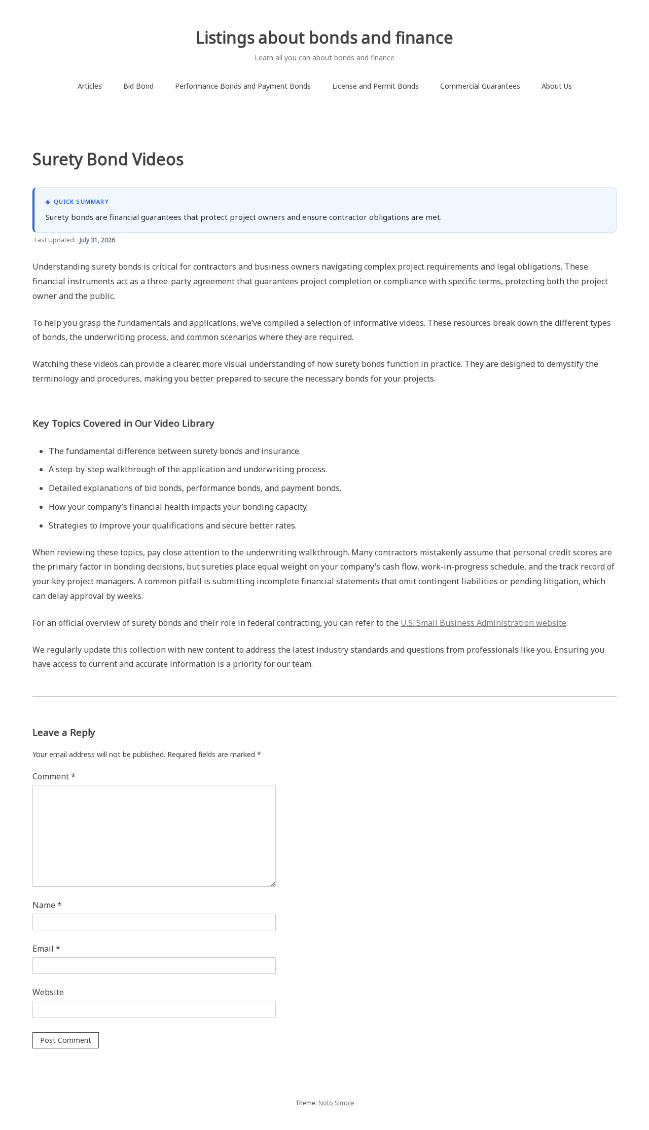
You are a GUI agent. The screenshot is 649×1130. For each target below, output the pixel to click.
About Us (557, 86)
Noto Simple (336, 1103)
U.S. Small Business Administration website (483, 622)
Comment (54, 776)
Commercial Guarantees (480, 86)
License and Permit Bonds (375, 86)
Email (46, 948)
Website (48, 992)
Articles (90, 86)
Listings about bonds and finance (324, 37)
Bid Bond (138, 86)
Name (47, 905)
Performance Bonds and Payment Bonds (243, 86)
